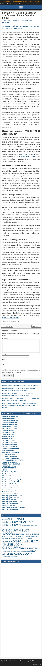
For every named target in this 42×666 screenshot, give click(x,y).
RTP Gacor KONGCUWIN (9, 454)
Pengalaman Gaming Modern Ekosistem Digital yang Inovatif (20, 385)
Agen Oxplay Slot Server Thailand (12, 495)
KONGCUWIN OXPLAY (9, 466)
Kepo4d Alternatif (7, 438)
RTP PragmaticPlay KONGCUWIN (12, 460)
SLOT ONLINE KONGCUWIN (20, 552)
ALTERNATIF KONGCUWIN (10, 448)
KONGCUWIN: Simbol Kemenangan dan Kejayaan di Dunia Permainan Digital (19, 15)
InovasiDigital (13, 528)
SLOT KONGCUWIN (8, 450)
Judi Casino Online (8, 492)
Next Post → (36, 326)
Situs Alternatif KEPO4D (9, 428)
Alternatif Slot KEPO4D (9, 418)
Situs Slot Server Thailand (10, 509)
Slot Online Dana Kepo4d (10, 486)
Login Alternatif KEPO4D (10, 420)
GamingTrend (33, 525)
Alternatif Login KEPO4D (10, 416)
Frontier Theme (36, 664)
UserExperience (14, 556)
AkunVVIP (4, 519)
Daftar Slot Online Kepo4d (10, 490)
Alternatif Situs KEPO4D (9, 426)
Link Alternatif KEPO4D (9, 422)
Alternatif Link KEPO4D (9, 424)
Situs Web (5, 365)
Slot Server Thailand (8, 505)
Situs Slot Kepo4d (7, 478)
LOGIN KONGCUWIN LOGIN (30, 548)
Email (4, 359)
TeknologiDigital (6, 556)
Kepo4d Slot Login (8, 436)
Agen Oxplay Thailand (9, 499)
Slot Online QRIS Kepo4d (10, 488)
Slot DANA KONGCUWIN (9, 444)
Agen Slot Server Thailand (10, 503)
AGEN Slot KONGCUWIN (9, 462)
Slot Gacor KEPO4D (8, 432)
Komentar (5, 338)
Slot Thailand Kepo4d (9, 472)
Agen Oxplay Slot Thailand (10, 498)
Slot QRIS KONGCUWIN (9, 446)
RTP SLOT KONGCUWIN (9, 456)
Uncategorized (28, 20)
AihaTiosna (7, 20)
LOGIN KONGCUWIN (12, 546)
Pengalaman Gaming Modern (9, 551)
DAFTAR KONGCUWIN (17, 523)
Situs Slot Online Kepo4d (10, 476)
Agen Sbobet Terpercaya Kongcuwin (13, 507)
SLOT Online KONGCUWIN (10, 452)
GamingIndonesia (25, 525)
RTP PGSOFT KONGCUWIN (10, 458)
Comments (7, 22)
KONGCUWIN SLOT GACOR (15, 532)
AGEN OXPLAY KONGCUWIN (11, 464)
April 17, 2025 (17, 20)
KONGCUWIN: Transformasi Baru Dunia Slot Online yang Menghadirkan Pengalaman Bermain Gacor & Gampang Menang (19, 405)
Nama (4, 354)
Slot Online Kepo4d (8, 474)
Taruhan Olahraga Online (10, 494)
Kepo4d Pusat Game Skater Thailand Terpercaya (19, 1)
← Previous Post (7, 326)
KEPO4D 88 (5, 470)
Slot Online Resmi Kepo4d (10, 482)
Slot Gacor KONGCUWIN (9, 442)
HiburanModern (6, 528)
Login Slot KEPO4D (8, 430)
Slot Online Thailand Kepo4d (11, 484)
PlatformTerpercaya (22, 551)
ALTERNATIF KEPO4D (9, 468)
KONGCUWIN (20, 528)
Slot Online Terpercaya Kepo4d (12, 480)
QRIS (28, 551)
